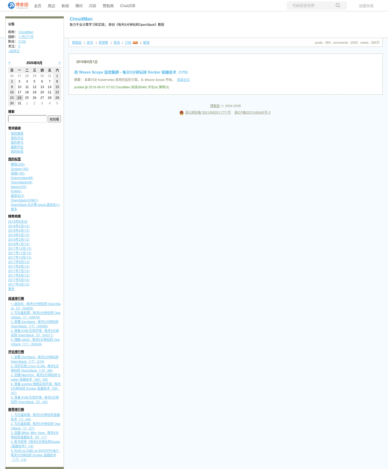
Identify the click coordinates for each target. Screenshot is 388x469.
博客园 (76, 42)
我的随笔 (17, 133)
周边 (51, 5)
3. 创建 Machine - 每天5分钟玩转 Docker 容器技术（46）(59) (35, 377)
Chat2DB (127, 5)
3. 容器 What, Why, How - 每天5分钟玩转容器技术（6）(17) (35, 434)
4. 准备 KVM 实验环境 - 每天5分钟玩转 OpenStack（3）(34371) (35, 332)
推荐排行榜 (16, 410)
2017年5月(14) (19, 279)
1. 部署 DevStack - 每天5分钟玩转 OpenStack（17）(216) (35, 359)
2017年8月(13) (19, 266)
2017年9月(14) (19, 261)
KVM (16, 191)
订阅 (128, 42)
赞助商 (108, 5)
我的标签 (17, 151)
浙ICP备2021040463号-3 (252, 112)
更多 (14, 209)
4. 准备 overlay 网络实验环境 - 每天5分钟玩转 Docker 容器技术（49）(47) (36, 388)
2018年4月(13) (19, 230)
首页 (90, 42)
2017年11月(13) (19, 252)
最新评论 (17, 146)
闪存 (92, 5)
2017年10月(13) (19, 257)
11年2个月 (26, 36)
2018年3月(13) (19, 235)
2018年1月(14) (19, 243)
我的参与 (17, 142)
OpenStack (21, 182)
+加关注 (14, 51)
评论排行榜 (16, 352)
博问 (79, 5)
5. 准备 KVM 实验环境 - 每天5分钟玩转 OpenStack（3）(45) (35, 399)
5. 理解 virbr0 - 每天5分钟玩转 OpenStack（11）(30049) (35, 341)
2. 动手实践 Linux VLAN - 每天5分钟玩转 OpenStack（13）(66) (35, 368)
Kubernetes (22, 177)
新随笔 (103, 42)
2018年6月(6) (18, 221)
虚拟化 (17, 195)
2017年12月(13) (19, 248)
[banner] (15, 5)
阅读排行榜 (16, 299)
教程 (18, 164)
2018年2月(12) (19, 239)
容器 (18, 173)
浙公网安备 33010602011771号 (208, 112)
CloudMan (81, 18)
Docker (20, 168)
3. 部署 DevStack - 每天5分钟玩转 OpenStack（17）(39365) (35, 323)
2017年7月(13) (19, 270)
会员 (37, 5)
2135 (22, 41)
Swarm (19, 186)
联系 (117, 42)
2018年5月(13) (19, 226)
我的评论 (17, 138)
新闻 (65, 5)
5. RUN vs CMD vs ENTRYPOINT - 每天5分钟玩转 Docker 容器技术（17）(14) (35, 455)
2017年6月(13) (19, 275)
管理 (146, 42)
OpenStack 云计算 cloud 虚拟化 (35, 204)
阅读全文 (183, 79)
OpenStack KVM (24, 200)
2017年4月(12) (19, 284)
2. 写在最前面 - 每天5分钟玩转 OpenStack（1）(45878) (35, 314)
